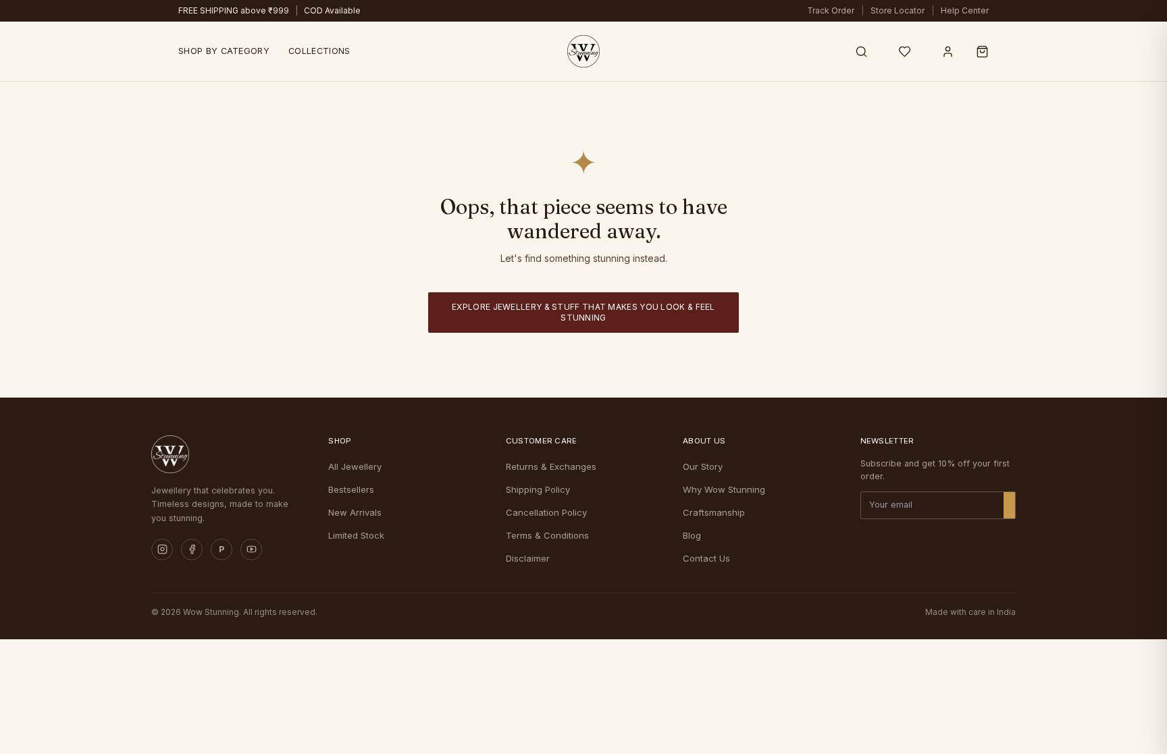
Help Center (965, 10)
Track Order (830, 10)
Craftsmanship (714, 512)
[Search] (861, 51)
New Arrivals (355, 512)
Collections (319, 51)
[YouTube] (251, 549)
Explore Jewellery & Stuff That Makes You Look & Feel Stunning (583, 312)
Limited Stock (356, 535)
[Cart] (982, 51)
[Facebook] (192, 549)
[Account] (947, 51)
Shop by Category (223, 51)
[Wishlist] (904, 51)
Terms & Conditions (547, 535)
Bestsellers (351, 489)
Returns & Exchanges (551, 466)
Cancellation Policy (546, 512)
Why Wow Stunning (724, 489)
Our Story (703, 466)
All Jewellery (355, 466)
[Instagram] (162, 549)
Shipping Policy (538, 489)
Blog (692, 535)
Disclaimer (528, 558)
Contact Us (706, 558)
